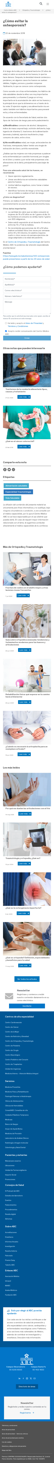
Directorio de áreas (27, 1386)
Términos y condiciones (9, 1425)
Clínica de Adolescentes (14, 1101)
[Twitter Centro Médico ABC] (31, 1378)
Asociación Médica (12, 1276)
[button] (41, 4)
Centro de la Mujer (12, 1032)
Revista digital (10, 1214)
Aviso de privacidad (8, 1430)
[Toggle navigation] (48, 4)
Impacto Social (10, 1175)
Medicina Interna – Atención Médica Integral (21, 1073)
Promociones (10, 1179)
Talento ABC (10, 1265)
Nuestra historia (11, 1251)
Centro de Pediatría (12, 1046)
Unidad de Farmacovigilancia (15, 1170)
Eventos (8, 1200)
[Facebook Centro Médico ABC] (23, 1378)
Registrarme (26, 1413)
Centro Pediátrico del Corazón (16, 1060)
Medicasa (8, 1120)
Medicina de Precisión (13, 1133)
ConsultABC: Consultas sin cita (16, 1110)
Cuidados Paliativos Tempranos (17, 1115)
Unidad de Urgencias (13, 1069)
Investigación (10, 1246)
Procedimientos (11, 1210)
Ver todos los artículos (27, 979)
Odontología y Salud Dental (15, 1147)
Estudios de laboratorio (14, 1196)
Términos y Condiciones (18, 326)
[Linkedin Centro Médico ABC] (19, 1378)
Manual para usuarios (13, 1161)
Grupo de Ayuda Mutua (13, 1129)
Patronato (9, 1256)
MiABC (7, 1286)
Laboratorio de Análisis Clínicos (17, 1138)
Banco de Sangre (11, 1124)
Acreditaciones (11, 1232)
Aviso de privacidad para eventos (13, 1438)
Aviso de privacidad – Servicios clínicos (15, 1434)
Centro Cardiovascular (13, 1022)
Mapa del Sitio (6, 1450)
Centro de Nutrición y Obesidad (17, 1036)
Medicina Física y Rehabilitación (17, 1092)
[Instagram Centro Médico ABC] (27, 1378)
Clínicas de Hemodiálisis (14, 1106)
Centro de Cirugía (11, 1050)
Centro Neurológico (12, 1055)
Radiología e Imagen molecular (16, 1143)
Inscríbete (27, 1006)
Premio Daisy (10, 1260)
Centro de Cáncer (12, 1027)
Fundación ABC (11, 1295)
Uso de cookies (7, 1442)
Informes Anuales (11, 1242)
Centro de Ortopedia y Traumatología (24, 242)
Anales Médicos (11, 1290)
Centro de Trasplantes (13, 1064)
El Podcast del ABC (12, 1191)
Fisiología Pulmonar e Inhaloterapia (18, 1096)
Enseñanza (9, 1237)
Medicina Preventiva (12, 1087)
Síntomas (8, 1219)
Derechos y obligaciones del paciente (14, 1446)
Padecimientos (10, 1205)
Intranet (8, 1281)
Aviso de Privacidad (34, 323)
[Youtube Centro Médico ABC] (34, 1378)
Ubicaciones (9, 1165)
